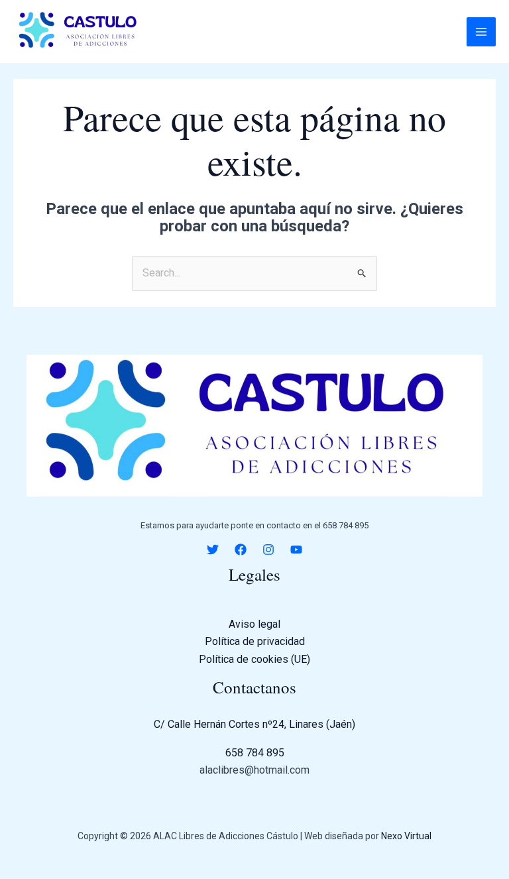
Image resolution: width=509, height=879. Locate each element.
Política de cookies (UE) (254, 659)
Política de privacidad (255, 641)
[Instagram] (268, 550)
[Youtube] (296, 550)
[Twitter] (213, 550)
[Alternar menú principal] (481, 31)
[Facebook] (241, 550)
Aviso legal (254, 624)
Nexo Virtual (406, 836)
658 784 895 (254, 752)
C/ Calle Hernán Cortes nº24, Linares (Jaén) (254, 724)
